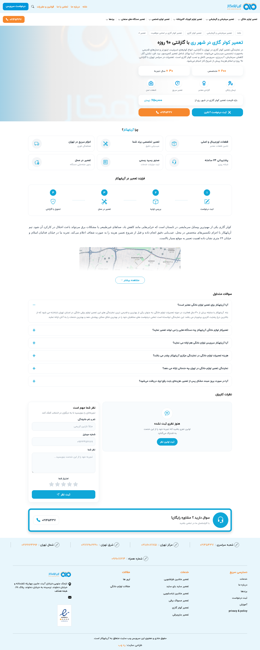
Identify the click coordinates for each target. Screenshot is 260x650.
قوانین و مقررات (45, 6)
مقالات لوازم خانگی (120, 586)
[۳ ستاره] (63, 484)
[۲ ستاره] (69, 484)
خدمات (243, 579)
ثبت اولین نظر (167, 442)
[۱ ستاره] (75, 484)
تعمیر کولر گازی (194, 33)
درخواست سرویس (15, 6)
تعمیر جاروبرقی (180, 614)
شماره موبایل (89, 434)
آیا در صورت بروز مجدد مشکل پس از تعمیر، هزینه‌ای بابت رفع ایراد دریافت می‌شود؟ (183, 381)
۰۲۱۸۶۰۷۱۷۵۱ (157, 544)
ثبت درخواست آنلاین (215, 112)
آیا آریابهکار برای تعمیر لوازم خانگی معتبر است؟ (203, 305)
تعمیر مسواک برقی (179, 600)
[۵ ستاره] (51, 484)
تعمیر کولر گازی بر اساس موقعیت (166, 33)
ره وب (121, 645)
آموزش (243, 604)
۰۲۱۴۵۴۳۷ (16, 19)
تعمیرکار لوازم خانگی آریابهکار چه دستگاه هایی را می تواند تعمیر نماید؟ (190, 330)
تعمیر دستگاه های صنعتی (133, 19)
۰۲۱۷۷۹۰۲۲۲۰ (97, 544)
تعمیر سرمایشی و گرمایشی (221, 19)
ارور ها (126, 579)
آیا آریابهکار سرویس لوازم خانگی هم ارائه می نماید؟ (200, 343)
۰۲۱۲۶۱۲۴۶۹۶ (38, 544)
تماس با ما (62, 6)
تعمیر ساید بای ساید (177, 586)
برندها (111, 19)
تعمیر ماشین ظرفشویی (176, 579)
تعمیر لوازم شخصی (160, 19)
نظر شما (91, 450)
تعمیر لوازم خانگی (249, 19)
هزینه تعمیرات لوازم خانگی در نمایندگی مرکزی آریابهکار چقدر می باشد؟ (190, 355)
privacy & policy (238, 611)
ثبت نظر (65, 494)
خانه (85, 6)
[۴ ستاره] (57, 484)
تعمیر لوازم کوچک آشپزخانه (189, 19)
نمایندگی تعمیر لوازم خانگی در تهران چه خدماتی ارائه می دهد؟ (195, 368)
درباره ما (75, 6)
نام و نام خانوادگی (86, 419)
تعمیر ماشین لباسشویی (176, 593)
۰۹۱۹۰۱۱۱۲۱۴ (127, 558)
